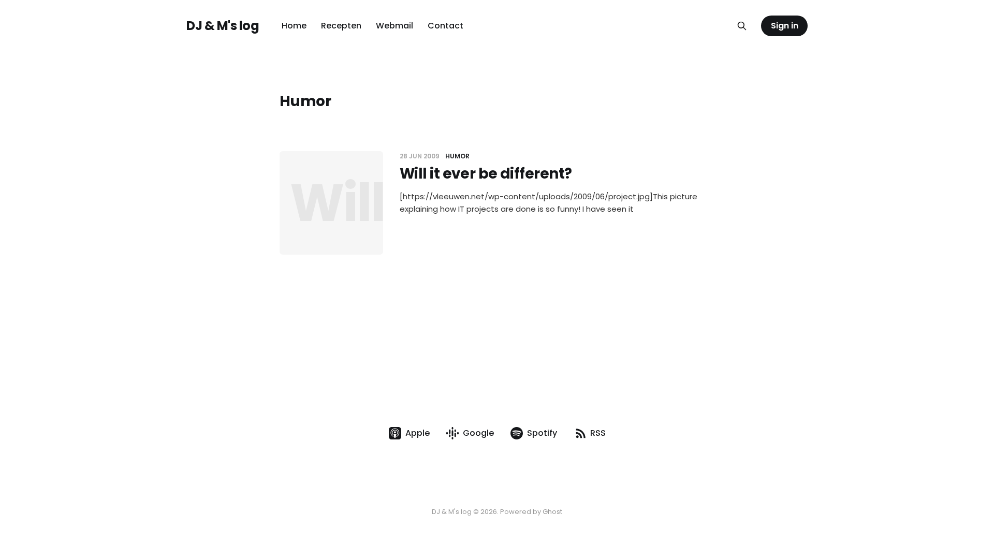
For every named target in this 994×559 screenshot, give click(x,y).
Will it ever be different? (486, 174)
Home (294, 26)
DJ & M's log (222, 26)
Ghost (552, 512)
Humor (457, 156)
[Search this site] (742, 26)
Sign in (784, 26)
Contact (445, 26)
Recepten (341, 26)
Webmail (394, 26)
